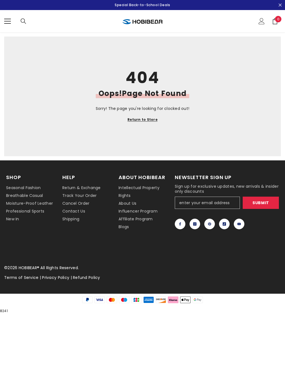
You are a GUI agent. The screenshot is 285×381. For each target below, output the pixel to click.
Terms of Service (21, 277)
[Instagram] (195, 224)
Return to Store (142, 119)
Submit (260, 203)
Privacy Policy (55, 277)
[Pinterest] (209, 224)
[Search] (23, 21)
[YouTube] (239, 224)
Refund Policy (86, 277)
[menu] (7, 21)
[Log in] (262, 21)
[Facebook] (180, 224)
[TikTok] (224, 224)
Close (280, 5)
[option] (142, 5)
